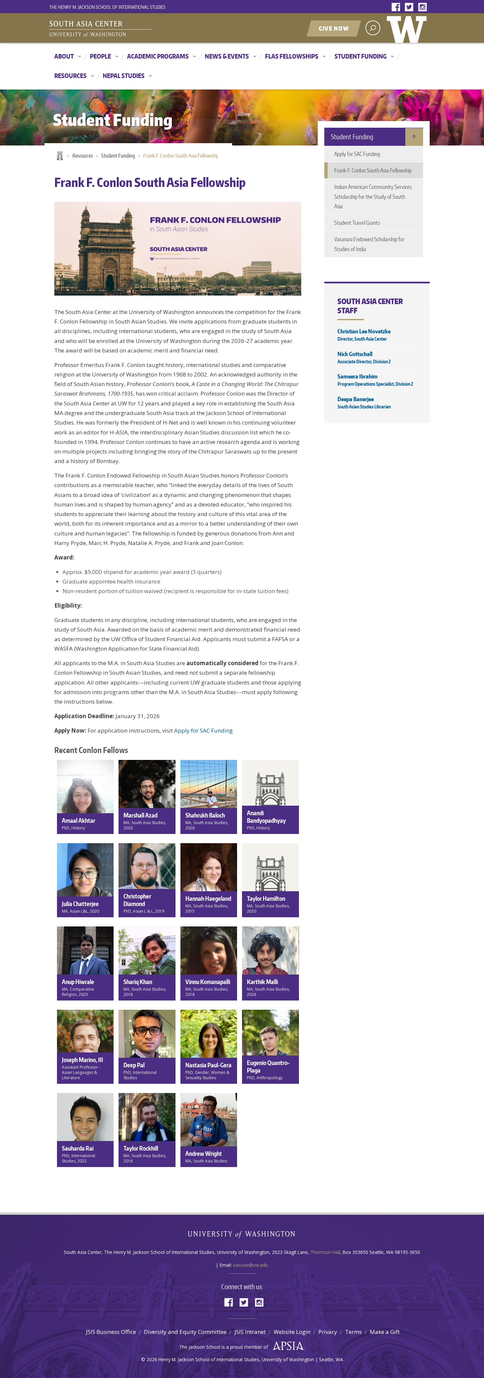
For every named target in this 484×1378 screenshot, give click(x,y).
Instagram (424, 7)
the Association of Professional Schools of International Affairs (286, 1346)
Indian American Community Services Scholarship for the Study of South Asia (373, 196)
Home (59, 156)
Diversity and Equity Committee (185, 1332)
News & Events (227, 56)
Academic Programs (158, 56)
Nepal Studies (124, 75)
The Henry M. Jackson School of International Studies (107, 7)
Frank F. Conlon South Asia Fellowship (181, 155)
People (100, 56)
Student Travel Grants (357, 222)
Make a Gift (385, 1332)
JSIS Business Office (111, 1332)
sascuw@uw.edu (250, 1265)
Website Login (292, 1332)
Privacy (327, 1332)
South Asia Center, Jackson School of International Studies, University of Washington (131, 28)
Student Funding (361, 56)
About (64, 56)
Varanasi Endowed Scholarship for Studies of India (369, 243)
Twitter (411, 7)
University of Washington (408, 28)
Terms (353, 1332)
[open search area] (372, 27)
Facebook (397, 7)
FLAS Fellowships (291, 56)
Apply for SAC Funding (203, 730)
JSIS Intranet (250, 1332)
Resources (70, 75)
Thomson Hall (325, 1252)
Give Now (334, 28)
